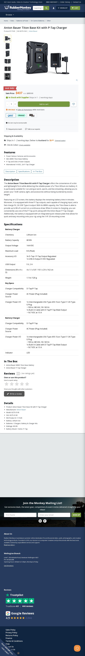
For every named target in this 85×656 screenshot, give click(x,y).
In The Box (37, 171)
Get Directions (9, 566)
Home (6, 21)
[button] (9, 647)
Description (10, 171)
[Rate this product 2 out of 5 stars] (11, 384)
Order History (65, 2)
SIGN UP (76, 515)
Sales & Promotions (25, 110)
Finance (9, 638)
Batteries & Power (22, 21)
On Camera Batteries (37, 21)
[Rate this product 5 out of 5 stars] (27, 384)
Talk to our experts (34, 129)
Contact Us (77, 2)
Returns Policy (12, 635)
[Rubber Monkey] (17, 9)
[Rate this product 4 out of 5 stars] (21, 384)
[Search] (46, 8)
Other (49, 21)
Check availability (24, 145)
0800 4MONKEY (52, 2)
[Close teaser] (18, 653)
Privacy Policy (11, 632)
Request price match (15, 129)
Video (12, 21)
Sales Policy (10, 630)
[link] (40, 521)
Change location (60, 141)
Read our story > (9, 545)
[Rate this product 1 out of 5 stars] (6, 384)
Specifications (24, 171)
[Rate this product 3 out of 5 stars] (16, 384)
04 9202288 (10, 560)
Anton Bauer (33, 31)
